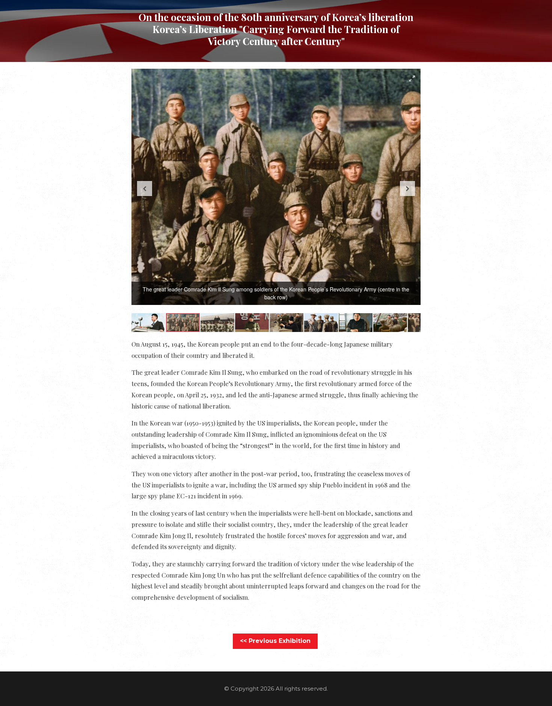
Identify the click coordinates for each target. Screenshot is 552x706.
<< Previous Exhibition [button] (275, 640)
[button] (412, 78)
